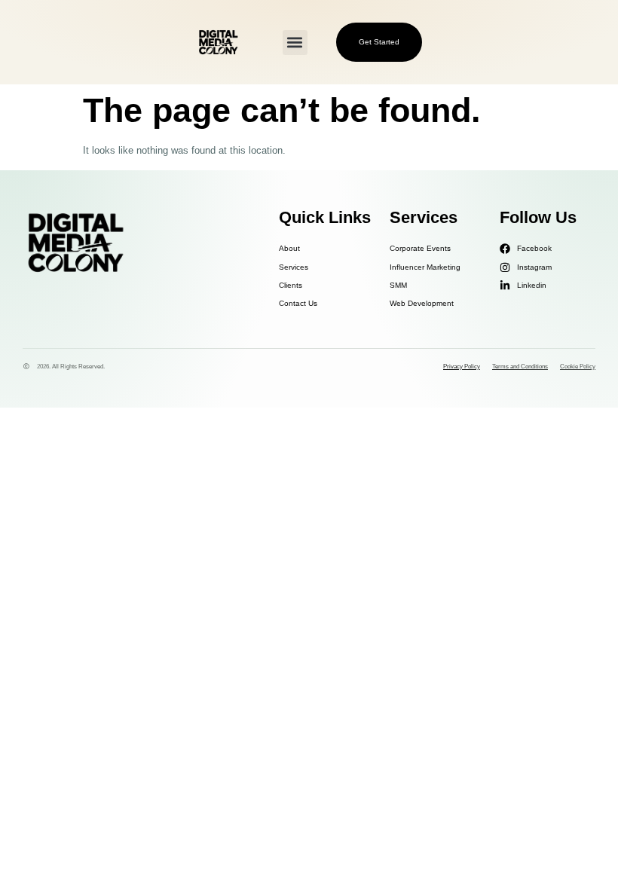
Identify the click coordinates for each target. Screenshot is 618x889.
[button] (295, 42)
